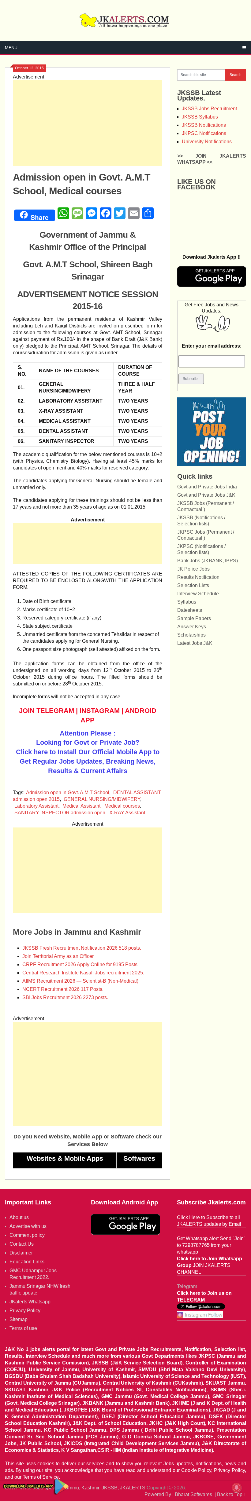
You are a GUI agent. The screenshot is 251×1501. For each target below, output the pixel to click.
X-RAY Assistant (127, 812)
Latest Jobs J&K (194, 643)
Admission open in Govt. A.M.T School (67, 792)
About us (19, 1217)
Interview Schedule (198, 593)
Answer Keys (191, 626)
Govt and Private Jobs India (207, 486)
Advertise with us (28, 1226)
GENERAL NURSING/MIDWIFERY (102, 799)
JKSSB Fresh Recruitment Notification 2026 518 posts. (81, 948)
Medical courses (122, 806)
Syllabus (186, 601)
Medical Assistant (81, 806)
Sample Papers (194, 618)
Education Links (26, 1261)
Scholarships (191, 634)
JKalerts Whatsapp (30, 1301)
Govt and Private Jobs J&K (206, 495)
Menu (11, 47)
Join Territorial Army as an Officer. (58, 956)
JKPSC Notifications (204, 133)
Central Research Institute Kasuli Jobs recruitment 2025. (83, 972)
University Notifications (207, 141)
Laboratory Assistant (36, 806)
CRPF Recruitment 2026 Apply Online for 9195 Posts (79, 964)
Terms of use (23, 1328)
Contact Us (21, 1244)
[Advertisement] (87, 123)
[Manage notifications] (237, 1487)
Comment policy (27, 1235)
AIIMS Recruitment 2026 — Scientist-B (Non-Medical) (80, 981)
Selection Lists (193, 585)
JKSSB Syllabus (200, 116)
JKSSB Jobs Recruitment (209, 108)
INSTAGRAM (100, 710)
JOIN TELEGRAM (46, 710)
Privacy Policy (24, 1310)
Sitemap (18, 1319)
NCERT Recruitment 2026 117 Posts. (62, 989)
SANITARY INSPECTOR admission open (59, 812)
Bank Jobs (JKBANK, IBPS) (207, 560)
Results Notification (198, 577)
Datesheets (189, 610)
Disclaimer (21, 1252)
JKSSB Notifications (204, 125)
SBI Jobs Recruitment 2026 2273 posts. (65, 997)
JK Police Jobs (193, 569)
